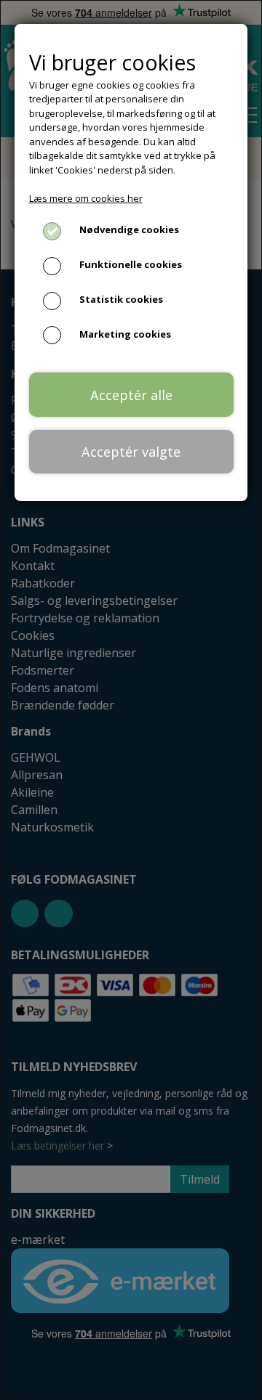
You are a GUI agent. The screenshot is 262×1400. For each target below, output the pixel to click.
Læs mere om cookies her (86, 198)
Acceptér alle (131, 395)
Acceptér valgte (131, 451)
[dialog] (131, 700)
